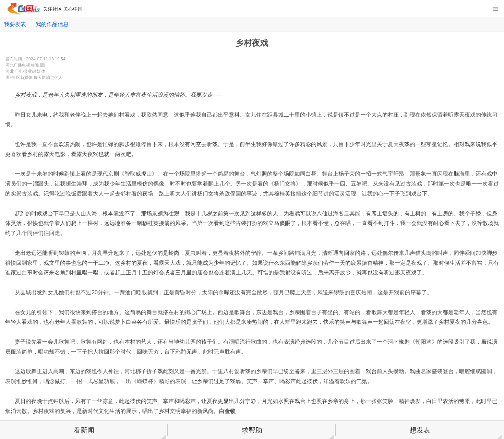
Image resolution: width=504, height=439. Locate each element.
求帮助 (252, 430)
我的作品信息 (52, 24)
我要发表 (15, 24)
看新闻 (84, 430)
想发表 (420, 430)
